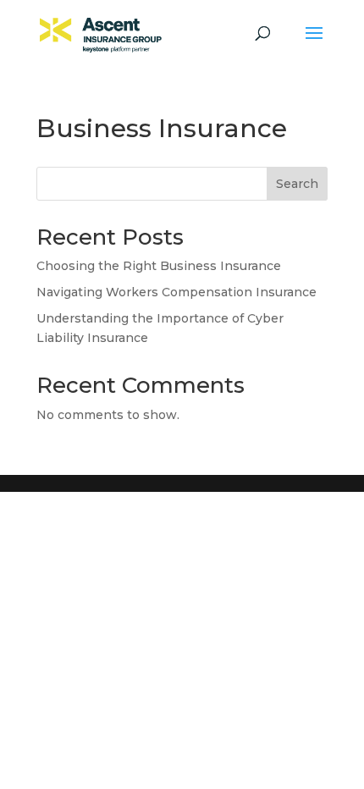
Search (297, 183)
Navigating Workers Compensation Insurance (176, 292)
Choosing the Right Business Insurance (158, 265)
